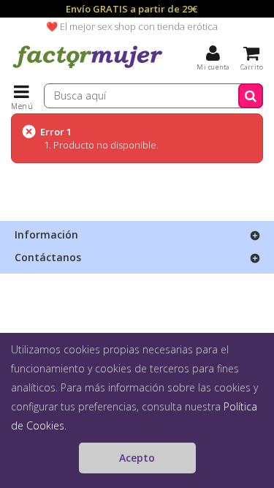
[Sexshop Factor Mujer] (87, 69)
